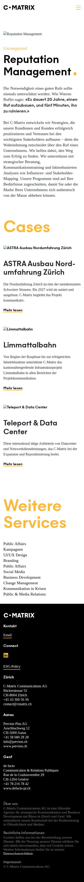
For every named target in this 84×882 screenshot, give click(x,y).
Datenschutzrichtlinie (18, 853)
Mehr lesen (12, 310)
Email (7, 635)
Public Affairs (14, 543)
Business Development (22, 577)
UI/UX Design (15, 555)
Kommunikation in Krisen (24, 588)
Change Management (20, 583)
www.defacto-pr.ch (16, 788)
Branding (10, 560)
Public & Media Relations (24, 594)
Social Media (14, 571)
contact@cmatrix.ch (17, 704)
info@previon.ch (15, 742)
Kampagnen (13, 549)
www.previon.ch (15, 746)
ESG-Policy (11, 666)
